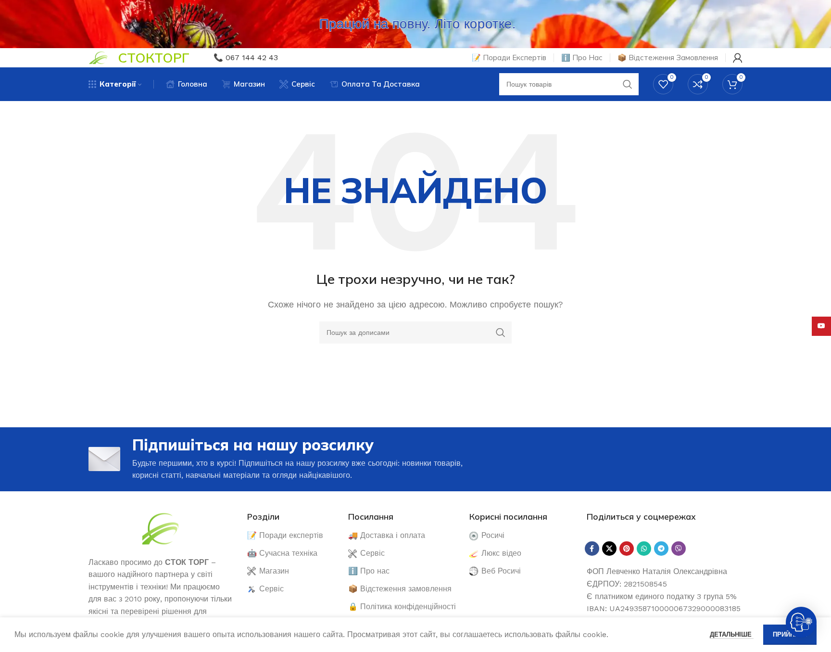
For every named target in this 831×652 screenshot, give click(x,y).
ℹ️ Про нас (369, 570)
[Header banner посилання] (415, 24)
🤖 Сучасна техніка (282, 553)
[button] (801, 622)
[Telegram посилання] (661, 548)
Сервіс (271, 588)
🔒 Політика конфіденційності (402, 606)
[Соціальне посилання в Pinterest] (626, 548)
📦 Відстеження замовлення (400, 588)
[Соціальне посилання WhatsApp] (644, 548)
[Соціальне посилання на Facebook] (592, 548)
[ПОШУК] (501, 332)
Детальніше (732, 634)
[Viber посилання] (678, 548)
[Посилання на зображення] (160, 527)
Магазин (274, 570)
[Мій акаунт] (737, 57)
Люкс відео (501, 553)
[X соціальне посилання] (609, 548)
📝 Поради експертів (285, 535)
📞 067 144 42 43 (246, 57)
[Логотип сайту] (98, 57)
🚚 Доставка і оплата (386, 535)
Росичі (492, 535)
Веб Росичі (501, 570)
